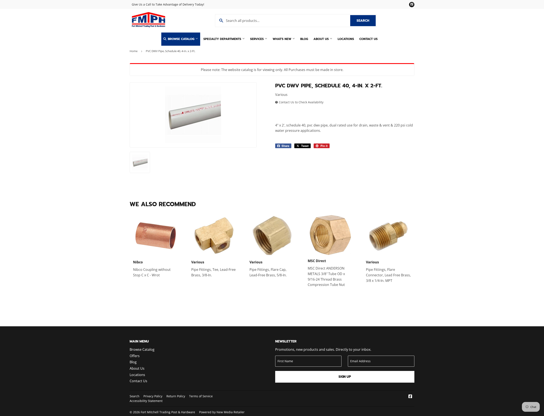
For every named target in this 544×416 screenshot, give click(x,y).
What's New (282, 39)
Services (257, 39)
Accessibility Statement (146, 401)
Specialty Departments (222, 39)
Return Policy (175, 396)
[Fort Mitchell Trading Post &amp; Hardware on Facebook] (410, 396)
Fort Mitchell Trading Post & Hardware (168, 412)
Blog (304, 39)
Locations (346, 39)
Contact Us (368, 39)
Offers (135, 356)
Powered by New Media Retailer (222, 412)
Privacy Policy (152, 396)
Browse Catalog (181, 39)
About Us (321, 39)
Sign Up (345, 376)
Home (133, 51)
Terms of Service (201, 396)
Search (366, 20)
